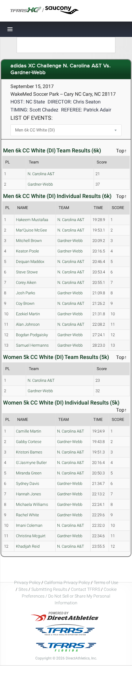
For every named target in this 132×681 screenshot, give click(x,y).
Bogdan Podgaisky (32, 334)
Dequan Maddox (30, 261)
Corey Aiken (26, 282)
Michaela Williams (32, 504)
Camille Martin (28, 431)
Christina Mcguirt (30, 536)
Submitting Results (49, 589)
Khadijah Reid (28, 546)
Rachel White (27, 515)
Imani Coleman (29, 525)
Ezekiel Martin (28, 314)
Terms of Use (106, 582)
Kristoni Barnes (29, 452)
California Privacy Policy (67, 582)
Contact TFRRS (86, 589)
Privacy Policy (27, 582)
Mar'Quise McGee (31, 230)
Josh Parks (25, 293)
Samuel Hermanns (32, 345)
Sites (23, 589)
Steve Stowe (27, 272)
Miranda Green (28, 473)
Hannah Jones (28, 494)
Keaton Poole (27, 251)
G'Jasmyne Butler (31, 462)
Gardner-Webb (40, 184)
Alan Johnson (28, 324)
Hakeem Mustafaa (32, 219)
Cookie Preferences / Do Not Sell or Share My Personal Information (69, 596)
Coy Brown (25, 303)
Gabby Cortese (28, 441)
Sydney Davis (27, 483)
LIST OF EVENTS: (31, 118)
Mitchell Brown (29, 240)
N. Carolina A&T (41, 173)
